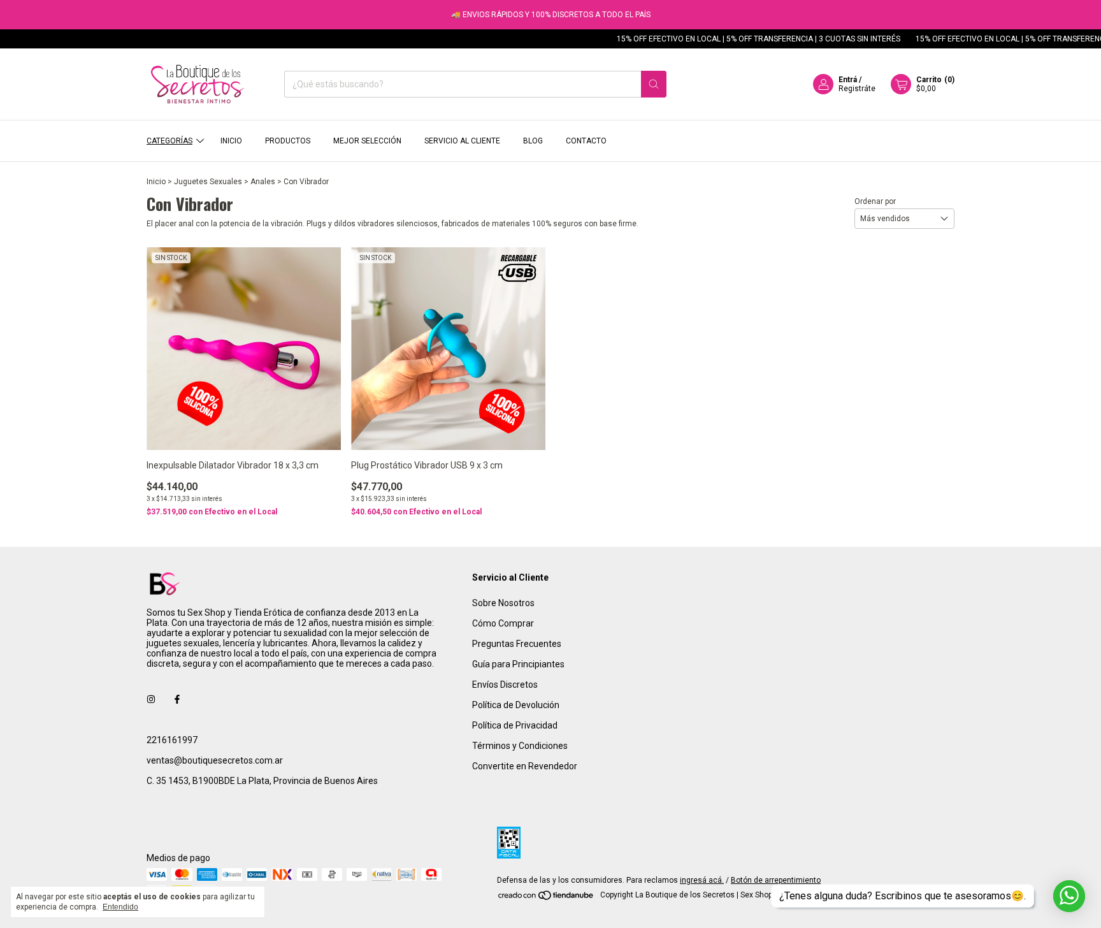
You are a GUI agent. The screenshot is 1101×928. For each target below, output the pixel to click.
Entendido (120, 907)
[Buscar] (653, 84)
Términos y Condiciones (520, 746)
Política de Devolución (515, 705)
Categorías (169, 140)
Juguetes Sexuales (208, 181)
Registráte (856, 88)
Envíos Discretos (505, 684)
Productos (287, 140)
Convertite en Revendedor (524, 766)
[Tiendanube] (546, 898)
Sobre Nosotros (503, 603)
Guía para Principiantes (518, 664)
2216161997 (172, 740)
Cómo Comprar (503, 623)
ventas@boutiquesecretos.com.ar (215, 760)
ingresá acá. (702, 880)
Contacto (586, 140)
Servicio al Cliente (462, 140)
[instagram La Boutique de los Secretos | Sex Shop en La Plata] (151, 699)
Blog (533, 140)
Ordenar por (875, 201)
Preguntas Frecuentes (516, 644)
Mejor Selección (367, 140)
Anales (262, 181)
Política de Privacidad (515, 725)
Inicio (231, 140)
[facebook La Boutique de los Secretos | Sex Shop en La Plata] (177, 699)
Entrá (847, 79)
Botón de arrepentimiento (776, 880)
